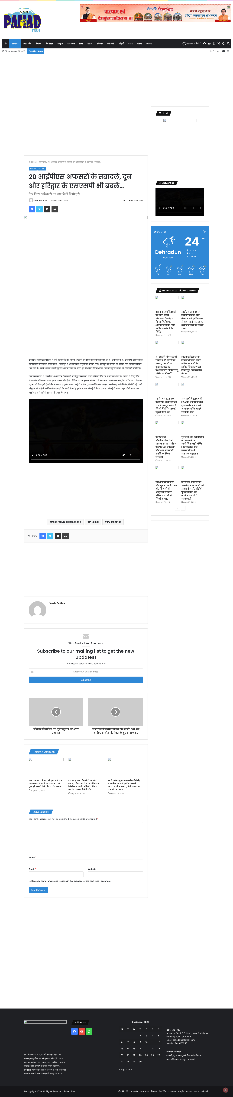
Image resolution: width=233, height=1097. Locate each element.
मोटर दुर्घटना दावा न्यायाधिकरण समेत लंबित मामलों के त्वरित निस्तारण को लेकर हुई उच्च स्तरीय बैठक (191, 365)
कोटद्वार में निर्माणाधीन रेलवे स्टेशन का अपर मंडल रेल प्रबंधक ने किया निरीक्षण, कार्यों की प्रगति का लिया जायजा (165, 447)
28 (128, 1061)
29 (134, 1061)
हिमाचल (39, 43)
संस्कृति (60, 43)
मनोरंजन (100, 43)
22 (134, 1055)
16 (140, 1048)
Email (32, 869)
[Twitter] (39, 209)
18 (152, 1048)
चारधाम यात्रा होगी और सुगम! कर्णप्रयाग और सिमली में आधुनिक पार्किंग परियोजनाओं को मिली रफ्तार (166, 490)
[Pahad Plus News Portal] (22, 19)
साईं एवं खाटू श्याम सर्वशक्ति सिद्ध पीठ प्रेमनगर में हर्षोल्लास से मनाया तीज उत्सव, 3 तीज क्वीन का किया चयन (124, 785)
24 (146, 1055)
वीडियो (139, 43)
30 (140, 1061)
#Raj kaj (94, 521)
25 (152, 1055)
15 (134, 1048)
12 (159, 1042)
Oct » (129, 1069)
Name (32, 857)
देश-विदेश (49, 43)
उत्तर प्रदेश (27, 43)
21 (128, 1055)
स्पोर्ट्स (121, 43)
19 (159, 1048)
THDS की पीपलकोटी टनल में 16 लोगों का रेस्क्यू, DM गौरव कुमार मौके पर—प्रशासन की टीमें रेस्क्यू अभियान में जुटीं (166, 365)
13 (122, 1048)
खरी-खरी (110, 43)
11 (152, 1042)
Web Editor (39, 200)
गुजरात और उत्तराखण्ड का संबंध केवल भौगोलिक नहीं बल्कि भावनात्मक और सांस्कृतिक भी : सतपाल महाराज (192, 445)
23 (140, 1055)
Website (92, 869)
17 (146, 1048)
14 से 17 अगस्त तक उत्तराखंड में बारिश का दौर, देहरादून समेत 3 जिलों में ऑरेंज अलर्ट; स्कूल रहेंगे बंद (166, 405)
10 (146, 1042)
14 (128, 1048)
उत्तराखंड (15, 43)
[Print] (55, 209)
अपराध (89, 43)
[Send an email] (46, 200)
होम (6, 43)
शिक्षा (81, 43)
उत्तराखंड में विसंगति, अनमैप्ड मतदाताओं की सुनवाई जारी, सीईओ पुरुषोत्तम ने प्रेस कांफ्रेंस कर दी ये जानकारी (192, 490)
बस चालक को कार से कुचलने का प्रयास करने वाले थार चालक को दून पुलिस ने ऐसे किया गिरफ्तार (45, 783)
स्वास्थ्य (149, 43)
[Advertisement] (116, 79)
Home (34, 162)
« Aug (122, 1069)
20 (122, 1055)
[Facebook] (32, 209)
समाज (130, 43)
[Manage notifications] (225, 1090)
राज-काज (71, 43)
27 (122, 1061)
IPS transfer (114, 521)
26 (158, 1055)
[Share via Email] (47, 209)
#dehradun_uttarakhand (66, 521)
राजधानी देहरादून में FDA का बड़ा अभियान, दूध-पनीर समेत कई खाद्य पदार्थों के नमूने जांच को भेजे (192, 405)
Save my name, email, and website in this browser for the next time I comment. (71, 881)
